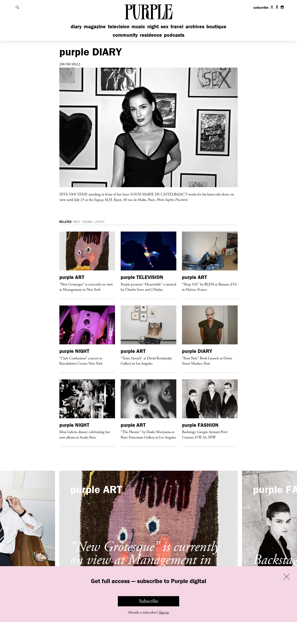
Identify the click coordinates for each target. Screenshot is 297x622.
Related (65, 222)
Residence (151, 35)
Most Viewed (82, 222)
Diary (76, 26)
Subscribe (148, 601)
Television (119, 26)
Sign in (164, 612)
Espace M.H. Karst (107, 199)
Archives (194, 26)
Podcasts (174, 35)
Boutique (216, 26)
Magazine (95, 26)
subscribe (261, 7)
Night (153, 26)
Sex (165, 26)
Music (138, 26)
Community (125, 35)
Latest (99, 222)
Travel (176, 26)
